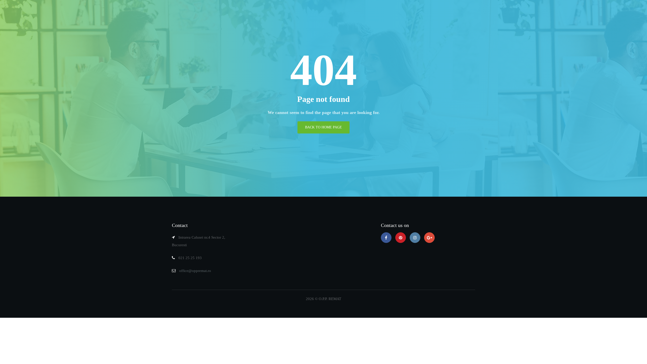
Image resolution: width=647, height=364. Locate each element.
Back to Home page (323, 127)
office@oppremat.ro (195, 271)
